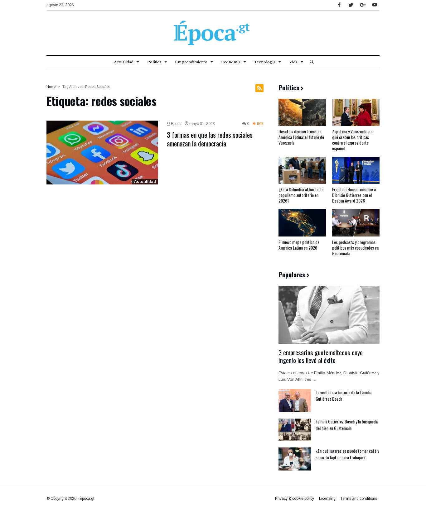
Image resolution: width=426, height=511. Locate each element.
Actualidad (145, 181)
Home (51, 86)
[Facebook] (339, 5)
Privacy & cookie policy (294, 498)
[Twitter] (351, 5)
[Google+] (363, 5)
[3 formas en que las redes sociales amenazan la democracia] (102, 153)
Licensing (327, 498)
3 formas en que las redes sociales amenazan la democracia (210, 139)
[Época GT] (213, 20)
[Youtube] (375, 5)
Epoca (176, 124)
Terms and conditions (359, 498)
